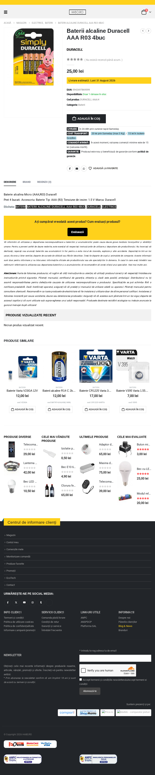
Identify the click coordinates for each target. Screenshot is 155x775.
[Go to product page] (22, 366)
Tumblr (40, 602)
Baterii (81, 104)
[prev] (143, 31)
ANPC (84, 617)
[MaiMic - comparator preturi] (133, 712)
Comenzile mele (14, 549)
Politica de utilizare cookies (19, 621)
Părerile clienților (128, 621)
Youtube (24, 602)
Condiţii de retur (50, 621)
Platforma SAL (89, 626)
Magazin (11, 535)
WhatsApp (84, 169)
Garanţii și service (51, 626)
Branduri (123, 630)
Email (77, 169)
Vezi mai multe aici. (137, 265)
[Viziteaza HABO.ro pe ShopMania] (88, 712)
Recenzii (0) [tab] (44, 181)
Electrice (109, 207)
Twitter (15, 602)
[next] (148, 31)
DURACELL (94, 207)
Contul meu (12, 542)
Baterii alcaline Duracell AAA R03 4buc (56, 207)
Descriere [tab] (10, 181)
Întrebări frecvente (52, 630)
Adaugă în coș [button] (24, 409)
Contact (10, 585)
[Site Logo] (77, 12)
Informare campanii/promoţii (19, 630)
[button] (7, 12)
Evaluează (77, 232)
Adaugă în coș (89, 118)
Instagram (32, 602)
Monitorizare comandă (18, 556)
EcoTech (11, 578)
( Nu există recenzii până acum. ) (103, 59)
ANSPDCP (86, 621)
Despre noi (124, 617)
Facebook (70, 169)
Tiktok (49, 602)
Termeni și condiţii (14, 617)
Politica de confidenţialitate (19, 626)
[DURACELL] (75, 49)
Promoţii (11, 570)
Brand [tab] (27, 181)
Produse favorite (15, 563)
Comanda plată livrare (53, 617)
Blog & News (126, 626)
